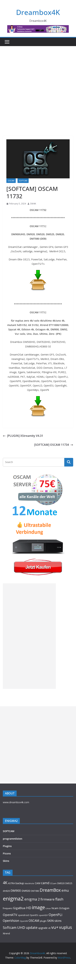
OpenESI (34, 915)
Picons (7, 853)
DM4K (33, 203)
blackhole (29, 883)
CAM (37, 883)
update (31, 927)
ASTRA (11, 883)
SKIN (50, 921)
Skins (6, 860)
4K (5, 882)
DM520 (61, 883)
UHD (21, 927)
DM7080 (35, 890)
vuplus (65, 927)
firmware (47, 899)
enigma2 (13, 898)
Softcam (9, 927)
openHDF (43, 915)
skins (58, 921)
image (38, 907)
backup (20, 883)
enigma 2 (32, 899)
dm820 (6, 890)
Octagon (64, 908)
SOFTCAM (23, 180)
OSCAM (11, 180)
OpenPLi (55, 914)
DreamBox (50, 890)
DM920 (26, 890)
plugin (43, 920)
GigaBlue (19, 908)
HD (28, 907)
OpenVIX (24, 921)
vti (49, 928)
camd (45, 883)
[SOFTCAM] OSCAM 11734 (51, 445)
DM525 (68, 883)
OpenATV (10, 915)
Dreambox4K (38, 12)
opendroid (23, 915)
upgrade (43, 928)
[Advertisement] (38, 85)
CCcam (53, 883)
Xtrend (6, 933)
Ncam (54, 908)
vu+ (54, 927)
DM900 (16, 891)
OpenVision (11, 920)
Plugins (7, 846)
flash (59, 899)
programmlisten (12, 838)
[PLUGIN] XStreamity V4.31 (25, 436)
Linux (48, 908)
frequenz (7, 908)
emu (65, 890)
